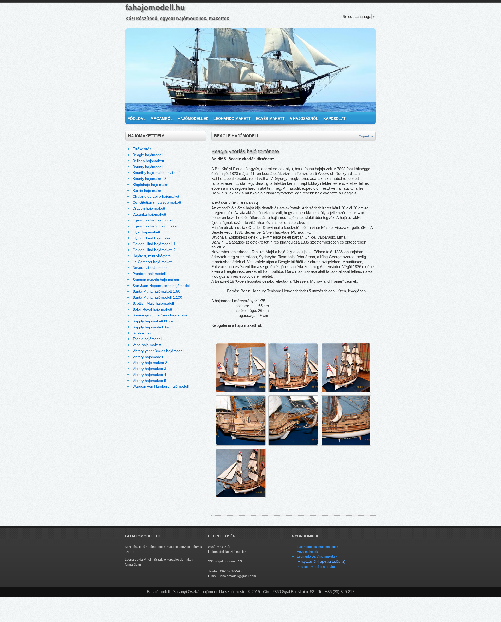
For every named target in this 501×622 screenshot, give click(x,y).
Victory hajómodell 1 (149, 357)
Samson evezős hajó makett (156, 279)
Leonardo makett (232, 118)
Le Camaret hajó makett (152, 262)
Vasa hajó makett (147, 345)
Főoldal (137, 118)
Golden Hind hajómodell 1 (154, 244)
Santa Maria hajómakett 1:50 (156, 291)
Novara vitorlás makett (151, 267)
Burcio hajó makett (148, 190)
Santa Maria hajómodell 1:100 (157, 297)
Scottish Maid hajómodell (153, 303)
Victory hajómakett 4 (149, 374)
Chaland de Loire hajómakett (156, 196)
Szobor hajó (142, 333)
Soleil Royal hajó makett (152, 309)
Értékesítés (142, 149)
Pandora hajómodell (149, 273)
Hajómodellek (193, 118)
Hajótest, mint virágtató (152, 256)
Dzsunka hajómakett (149, 214)
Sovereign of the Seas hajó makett (161, 315)
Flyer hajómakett (146, 232)
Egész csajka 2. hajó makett (156, 226)
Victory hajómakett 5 (149, 380)
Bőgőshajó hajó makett (151, 184)
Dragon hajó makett (149, 208)
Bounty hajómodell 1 (149, 167)
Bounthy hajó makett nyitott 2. (157, 172)
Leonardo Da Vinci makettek (317, 556)
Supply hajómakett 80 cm (153, 321)
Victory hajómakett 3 (149, 368)
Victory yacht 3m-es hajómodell (158, 351)
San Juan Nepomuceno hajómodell (161, 285)
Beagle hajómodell (148, 155)
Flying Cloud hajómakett (152, 238)
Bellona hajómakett (148, 161)
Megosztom (366, 136)
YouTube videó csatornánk (317, 567)
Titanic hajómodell (147, 339)
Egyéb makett (270, 118)
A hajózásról (304, 118)
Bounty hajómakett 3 (149, 178)
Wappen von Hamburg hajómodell (161, 386)
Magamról (162, 118)
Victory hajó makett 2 (150, 362)
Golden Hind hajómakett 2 (154, 250)
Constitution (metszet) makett (157, 202)
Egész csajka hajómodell (153, 220)
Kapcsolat (334, 118)
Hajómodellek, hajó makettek (317, 547)
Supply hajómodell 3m (151, 327)
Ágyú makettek (307, 552)
